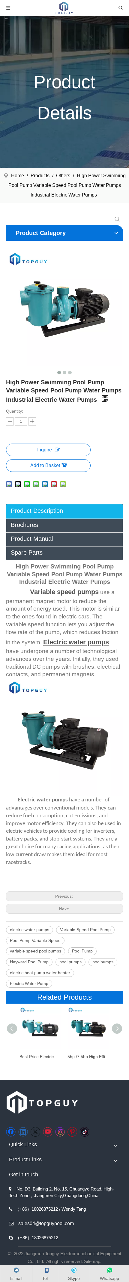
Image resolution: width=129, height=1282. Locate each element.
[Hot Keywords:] (117, 219)
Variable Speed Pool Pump (85, 929)
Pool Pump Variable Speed (35, 940)
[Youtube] (47, 1132)
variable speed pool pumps (35, 951)
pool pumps (70, 961)
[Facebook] (11, 1132)
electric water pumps (29, 929)
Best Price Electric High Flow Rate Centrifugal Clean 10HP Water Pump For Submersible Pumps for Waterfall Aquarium (41, 1056)
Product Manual (32, 538)
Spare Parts (27, 552)
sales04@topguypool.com (46, 1223)
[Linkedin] (23, 1132)
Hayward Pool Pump (29, 961)
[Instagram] (60, 1132)
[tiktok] (84, 1132)
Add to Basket (45, 465)
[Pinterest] (72, 1132)
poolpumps (102, 961)
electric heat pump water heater (40, 972)
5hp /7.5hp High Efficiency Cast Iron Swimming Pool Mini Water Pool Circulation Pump (89, 1056)
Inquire (44, 449)
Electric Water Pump (29, 983)
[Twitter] (35, 1132)
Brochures (24, 525)
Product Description (37, 510)
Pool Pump (82, 951)
